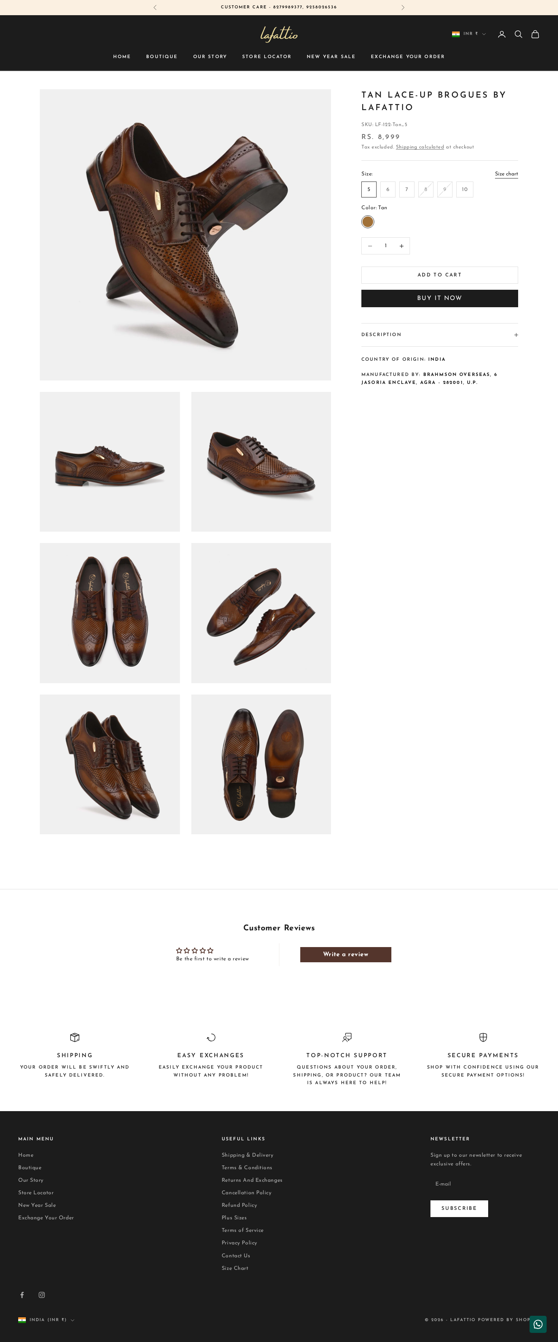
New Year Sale (331, 57)
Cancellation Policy (247, 1193)
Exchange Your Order (408, 57)
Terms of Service (243, 1230)
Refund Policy (239, 1205)
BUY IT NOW (439, 298)
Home (122, 57)
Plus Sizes (234, 1218)
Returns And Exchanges (252, 1180)
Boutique (162, 57)
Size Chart (235, 1268)
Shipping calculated (420, 147)
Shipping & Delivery (248, 1155)
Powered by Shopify (509, 1320)
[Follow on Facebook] (22, 1295)
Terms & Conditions (247, 1168)
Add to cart (440, 275)
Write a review (346, 955)
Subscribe (459, 1208)
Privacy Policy (239, 1243)
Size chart (506, 174)
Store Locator (267, 57)
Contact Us (236, 1256)
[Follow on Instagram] (42, 1295)
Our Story (210, 57)
